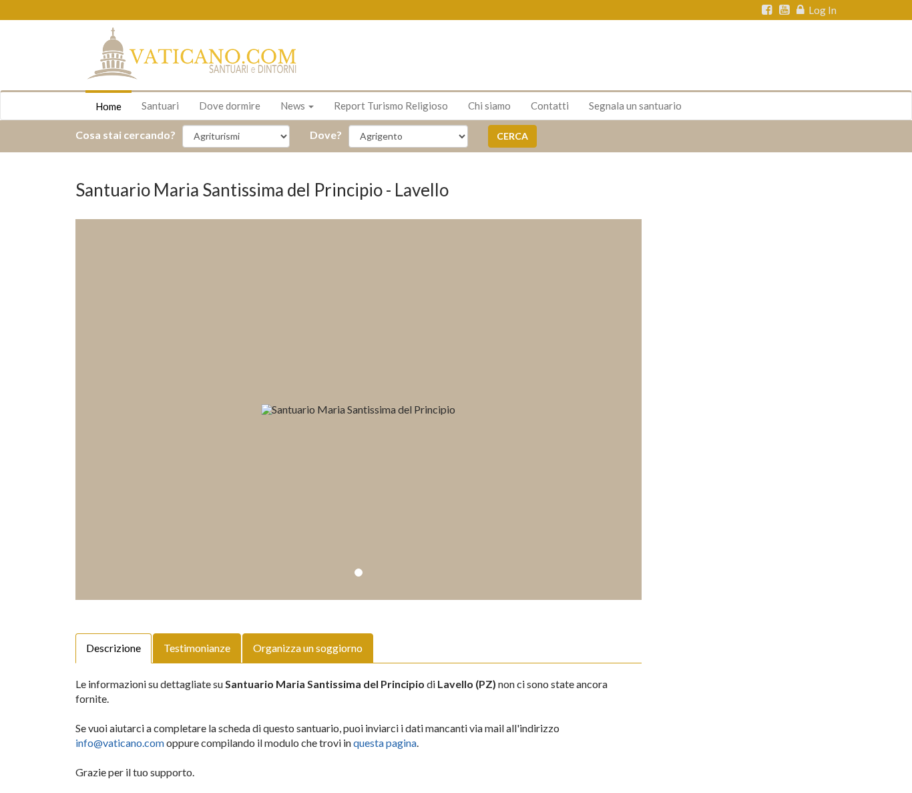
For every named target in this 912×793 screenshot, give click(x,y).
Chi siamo (489, 106)
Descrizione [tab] (113, 647)
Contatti (550, 106)
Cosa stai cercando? (125, 134)
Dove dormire (229, 106)
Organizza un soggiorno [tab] (308, 647)
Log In (822, 10)
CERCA (512, 136)
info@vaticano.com (119, 742)
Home (108, 106)
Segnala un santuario (635, 106)
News (293, 106)
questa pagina (385, 742)
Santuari (160, 106)
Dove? (326, 134)
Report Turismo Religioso (391, 106)
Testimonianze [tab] (197, 647)
